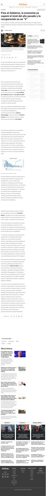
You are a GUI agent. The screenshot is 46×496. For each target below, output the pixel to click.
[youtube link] (3, 477)
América (14, 470)
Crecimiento (4, 341)
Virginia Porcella (8, 30)
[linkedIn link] (8, 477)
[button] (2, 4)
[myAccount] (44, 4)
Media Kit (31, 479)
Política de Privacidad (40, 472)
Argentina (32, 470)
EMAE (17, 341)
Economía (3, 9)
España (14, 473)
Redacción (23, 470)
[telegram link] (5, 477)
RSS (14, 484)
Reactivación (11, 341)
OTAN (14, 7)
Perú (14, 479)
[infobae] (23, 4)
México (14, 477)
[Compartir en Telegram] (12, 57)
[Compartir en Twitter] (7, 57)
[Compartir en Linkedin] (10, 57)
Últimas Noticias (14, 482)
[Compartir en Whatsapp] (2, 57)
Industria (9, 343)
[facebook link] (3, 474)
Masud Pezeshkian (28, 7)
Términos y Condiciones (41, 471)
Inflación (3, 343)
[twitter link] (5, 474)
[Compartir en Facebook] (4, 57)
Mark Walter (22, 7)
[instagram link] (8, 474)
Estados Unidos (14, 475)
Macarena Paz (34, 7)
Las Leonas (17, 7)
